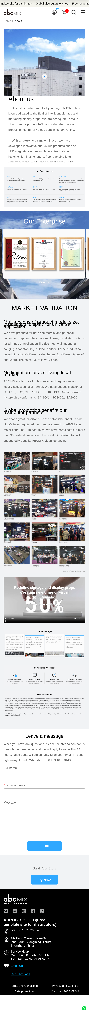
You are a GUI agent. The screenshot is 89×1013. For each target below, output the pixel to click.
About (18, 21)
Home (7, 21)
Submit (44, 846)
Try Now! (44, 880)
